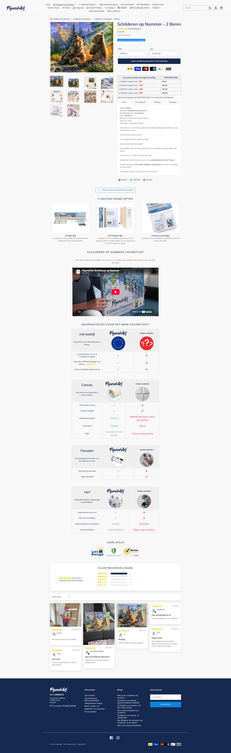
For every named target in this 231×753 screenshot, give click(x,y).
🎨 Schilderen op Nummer (60, 19)
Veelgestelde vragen (94, 703)
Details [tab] (124, 102)
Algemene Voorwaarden (95, 709)
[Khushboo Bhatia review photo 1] (99, 624)
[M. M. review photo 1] (65, 615)
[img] (57, 630)
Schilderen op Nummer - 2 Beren (107, 19)
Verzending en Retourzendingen (92, 699)
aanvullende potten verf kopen (162, 160)
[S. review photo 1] (132, 615)
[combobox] (198, 8)
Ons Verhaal (90, 695)
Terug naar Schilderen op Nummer (117, 190)
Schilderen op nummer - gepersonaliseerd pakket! (128, 701)
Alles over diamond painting (129, 725)
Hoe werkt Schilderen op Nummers (147, 164)
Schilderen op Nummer (82, 19)
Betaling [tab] (157, 102)
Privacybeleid (90, 712)
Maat (120, 49)
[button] (122, 29)
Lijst (151, 49)
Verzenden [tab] (173, 102)
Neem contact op (92, 706)
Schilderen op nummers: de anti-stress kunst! (129, 706)
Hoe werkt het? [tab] (140, 102)
